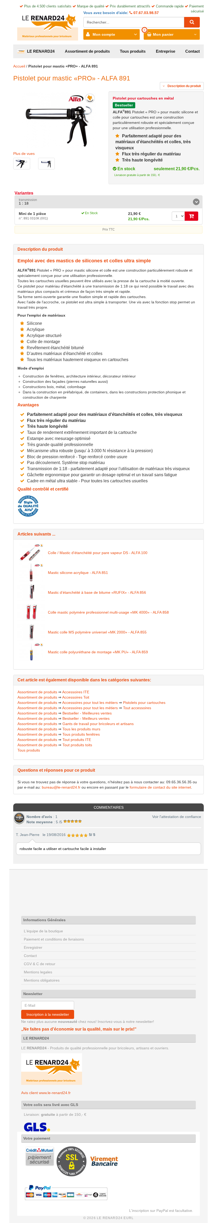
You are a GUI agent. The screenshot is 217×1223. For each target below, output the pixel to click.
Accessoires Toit (75, 697)
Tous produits (133, 51)
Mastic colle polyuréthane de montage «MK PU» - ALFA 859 (98, 652)
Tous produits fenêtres (81, 734)
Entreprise (165, 51)
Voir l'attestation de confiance (176, 817)
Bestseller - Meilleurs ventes (86, 718)
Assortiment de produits (87, 51)
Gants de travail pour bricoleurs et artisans (98, 724)
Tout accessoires (137, 708)
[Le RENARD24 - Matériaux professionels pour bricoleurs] (47, 25)
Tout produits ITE (76, 740)
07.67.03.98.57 (145, 13)
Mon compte (104, 34)
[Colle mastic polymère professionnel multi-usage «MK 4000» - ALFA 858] (31, 612)
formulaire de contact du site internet (160, 787)
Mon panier (163, 34)
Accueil (19, 66)
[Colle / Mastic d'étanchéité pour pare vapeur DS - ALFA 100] (31, 552)
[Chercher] (192, 22)
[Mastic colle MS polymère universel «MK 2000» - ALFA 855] (31, 632)
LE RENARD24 (40, 51)
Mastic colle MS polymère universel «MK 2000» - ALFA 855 (97, 632)
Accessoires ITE (75, 692)
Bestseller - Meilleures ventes (87, 713)
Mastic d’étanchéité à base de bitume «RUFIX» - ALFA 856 (97, 592)
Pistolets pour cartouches (144, 702)
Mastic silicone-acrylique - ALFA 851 (78, 572)
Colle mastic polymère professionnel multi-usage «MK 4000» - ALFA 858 (108, 612)
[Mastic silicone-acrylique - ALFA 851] (31, 572)
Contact (192, 51)
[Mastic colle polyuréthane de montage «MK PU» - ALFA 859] (31, 652)
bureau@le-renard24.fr (61, 787)
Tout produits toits (77, 745)
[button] (108, 202)
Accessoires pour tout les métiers (90, 702)
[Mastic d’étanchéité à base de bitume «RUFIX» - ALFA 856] (31, 592)
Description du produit (184, 86)
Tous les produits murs (81, 729)
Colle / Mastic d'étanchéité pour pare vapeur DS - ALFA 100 (97, 553)
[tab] (108, 202)
